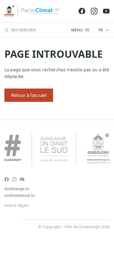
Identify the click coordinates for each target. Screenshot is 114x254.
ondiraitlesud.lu (19, 195)
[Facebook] (82, 11)
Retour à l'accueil (28, 95)
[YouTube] (106, 11)
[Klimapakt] (57, 148)
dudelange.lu (16, 188)
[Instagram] (94, 11)
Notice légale (16, 205)
